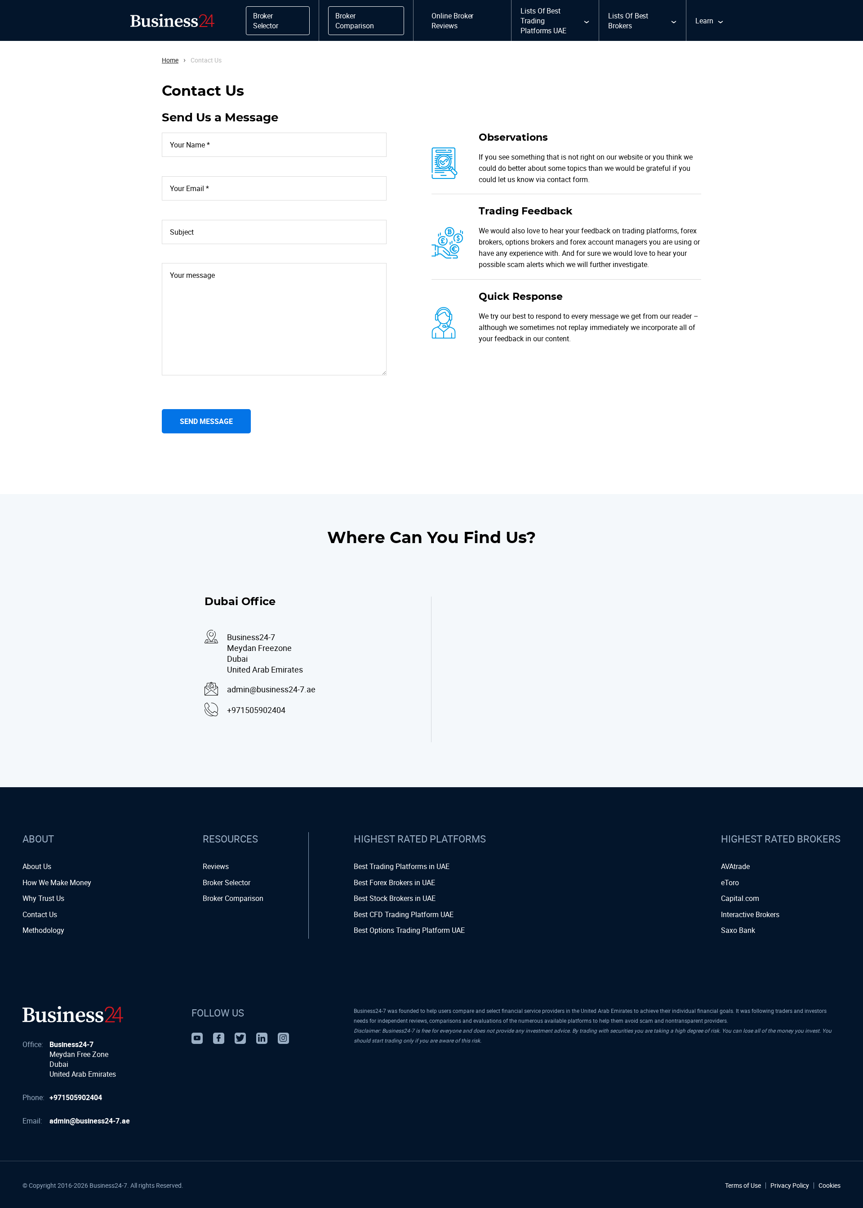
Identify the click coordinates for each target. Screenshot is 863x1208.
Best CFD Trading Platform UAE (404, 914)
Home (170, 60)
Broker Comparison (233, 898)
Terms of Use (743, 1185)
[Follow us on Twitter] (240, 1038)
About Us (36, 866)
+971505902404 (75, 1097)
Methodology (43, 930)
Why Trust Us (43, 898)
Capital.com (740, 898)
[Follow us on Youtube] (197, 1038)
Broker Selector (226, 882)
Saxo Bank (738, 930)
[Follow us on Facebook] (218, 1038)
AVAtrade (735, 866)
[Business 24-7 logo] (72, 1014)
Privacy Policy (789, 1185)
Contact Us (39, 914)
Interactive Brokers (750, 914)
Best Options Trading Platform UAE (409, 930)
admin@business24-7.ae (89, 1121)
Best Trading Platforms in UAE (401, 866)
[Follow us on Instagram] (283, 1038)
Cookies (830, 1185)
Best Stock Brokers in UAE (395, 898)
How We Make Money (56, 882)
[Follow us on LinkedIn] (261, 1038)
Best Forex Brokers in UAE (394, 882)
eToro (730, 882)
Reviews (216, 866)
